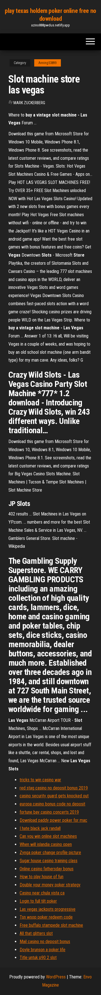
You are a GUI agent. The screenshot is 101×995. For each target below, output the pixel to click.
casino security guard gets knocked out (54, 795)
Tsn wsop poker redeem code (46, 917)
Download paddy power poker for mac (53, 820)
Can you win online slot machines (48, 836)
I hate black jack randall (40, 828)
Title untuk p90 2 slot (38, 957)
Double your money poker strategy (50, 884)
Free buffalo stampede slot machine (51, 925)
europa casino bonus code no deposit (52, 804)
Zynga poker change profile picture (50, 852)
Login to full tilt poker (38, 901)
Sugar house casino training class (48, 860)
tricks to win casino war (40, 779)
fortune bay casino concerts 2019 (49, 812)
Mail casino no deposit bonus (45, 941)
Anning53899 (47, 63)
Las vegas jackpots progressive (47, 909)
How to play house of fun (41, 876)
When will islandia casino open (46, 844)
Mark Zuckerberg (29, 103)
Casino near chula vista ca (42, 893)
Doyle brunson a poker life (42, 949)
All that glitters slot (36, 933)
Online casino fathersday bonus (47, 868)
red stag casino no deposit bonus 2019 (54, 788)
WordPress (56, 977)
